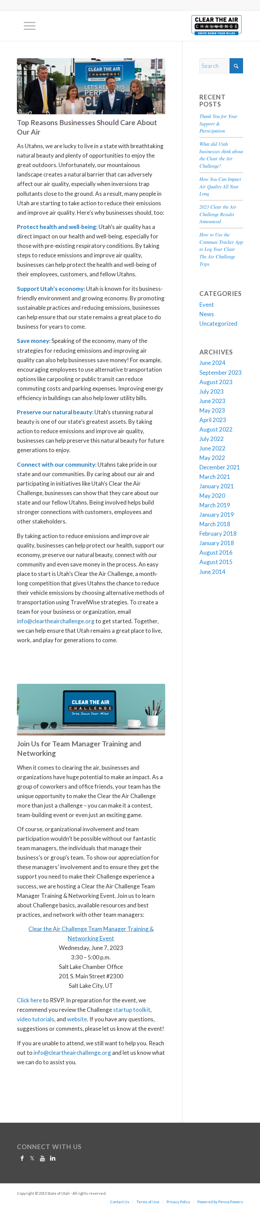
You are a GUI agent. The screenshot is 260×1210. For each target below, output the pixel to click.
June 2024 (212, 362)
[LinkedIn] (52, 1158)
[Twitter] (32, 1158)
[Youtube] (42, 1158)
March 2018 (214, 524)
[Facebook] (22, 1158)
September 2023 (220, 372)
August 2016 (216, 552)
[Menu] (26, 25)
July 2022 (211, 438)
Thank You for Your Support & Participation (218, 123)
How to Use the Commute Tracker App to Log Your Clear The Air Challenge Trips (221, 249)
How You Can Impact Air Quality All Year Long (220, 186)
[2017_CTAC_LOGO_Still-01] (216, 25)
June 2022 (212, 448)
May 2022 (212, 457)
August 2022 (216, 429)
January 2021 (216, 486)
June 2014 (212, 571)
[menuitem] (26, 25)
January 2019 (216, 514)
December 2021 (219, 467)
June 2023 (212, 400)
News (206, 314)
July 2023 (211, 391)
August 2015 (216, 561)
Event (206, 304)
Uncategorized (218, 323)
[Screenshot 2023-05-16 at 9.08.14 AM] (91, 710)
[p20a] (91, 86)
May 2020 (212, 495)
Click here (29, 1000)
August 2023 (216, 382)
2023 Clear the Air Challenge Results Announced (217, 214)
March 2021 (214, 476)
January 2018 (216, 542)
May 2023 (212, 410)
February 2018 (218, 533)
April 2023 (212, 419)
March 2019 (214, 505)
